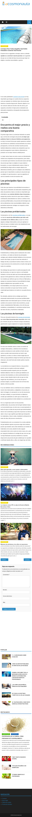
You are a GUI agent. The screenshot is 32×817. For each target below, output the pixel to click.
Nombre (5, 589)
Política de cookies (6, 802)
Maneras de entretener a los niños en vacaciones (14, 544)
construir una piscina (18, 96)
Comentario (6, 574)
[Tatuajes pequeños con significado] (6, 767)
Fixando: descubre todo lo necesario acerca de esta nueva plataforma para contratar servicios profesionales (20, 676)
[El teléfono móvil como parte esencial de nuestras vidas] (6, 703)
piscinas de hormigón (24, 317)
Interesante (4, 46)
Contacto (4, 798)
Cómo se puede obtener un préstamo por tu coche (5, 559)
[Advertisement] (19, 11)
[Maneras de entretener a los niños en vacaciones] (16, 531)
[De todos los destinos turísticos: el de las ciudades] (6, 694)
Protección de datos (7, 804)
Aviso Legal (5, 800)
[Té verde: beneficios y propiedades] (6, 776)
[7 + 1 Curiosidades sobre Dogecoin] (6, 656)
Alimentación (6, 734)
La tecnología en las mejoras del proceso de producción (28, 559)
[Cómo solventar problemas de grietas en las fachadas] (6, 665)
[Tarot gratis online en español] (6, 758)
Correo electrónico (7, 596)
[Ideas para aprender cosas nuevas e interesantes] (16, 456)
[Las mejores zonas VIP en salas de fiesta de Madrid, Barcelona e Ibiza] (16, 492)
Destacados (5, 712)
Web (4, 602)
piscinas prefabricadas (19, 215)
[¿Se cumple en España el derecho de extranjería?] (6, 686)
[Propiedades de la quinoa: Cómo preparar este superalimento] (16, 724)
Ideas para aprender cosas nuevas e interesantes (14, 469)
